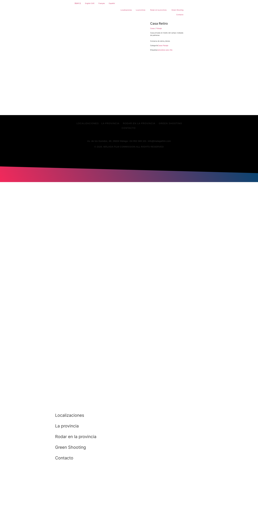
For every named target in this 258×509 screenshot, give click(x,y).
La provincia (140, 10)
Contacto (179, 15)
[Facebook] (120, 134)
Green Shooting (177, 10)
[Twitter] (126, 134)
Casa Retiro (159, 23)
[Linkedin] (131, 134)
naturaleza (161, 50)
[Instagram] (137, 134)
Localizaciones (126, 10)
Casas (152, 28)
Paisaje (159, 28)
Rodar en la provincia (158, 10)
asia (167, 50)
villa (170, 50)
